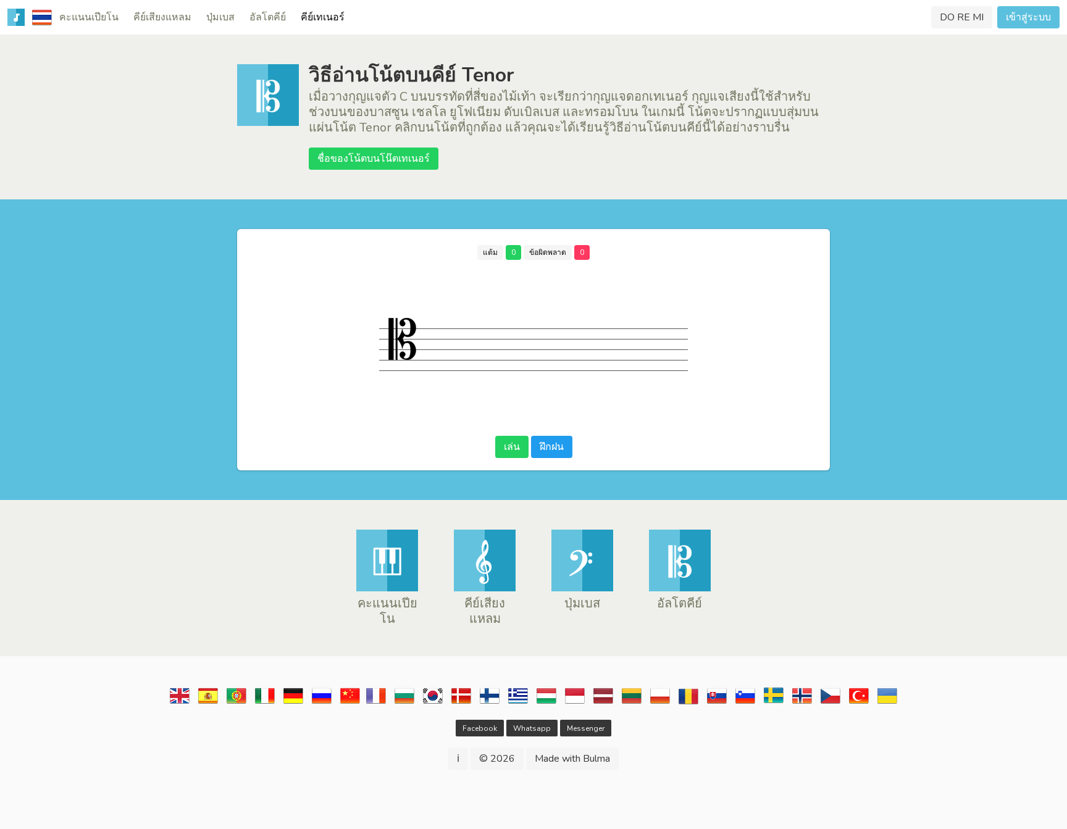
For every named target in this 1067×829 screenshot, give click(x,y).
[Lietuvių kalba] (632, 702)
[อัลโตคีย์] (680, 588)
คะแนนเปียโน (89, 17)
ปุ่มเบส (220, 17)
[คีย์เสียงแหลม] (485, 588)
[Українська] (887, 702)
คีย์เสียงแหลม (162, 17)
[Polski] (660, 702)
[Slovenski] (745, 702)
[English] (180, 702)
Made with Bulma (572, 758)
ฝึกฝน (552, 447)
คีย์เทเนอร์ (323, 17)
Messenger (586, 728)
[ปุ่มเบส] (582, 588)
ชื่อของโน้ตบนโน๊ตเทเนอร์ (373, 158)
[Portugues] (236, 702)
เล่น (512, 447)
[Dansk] (461, 702)
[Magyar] (546, 702)
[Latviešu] (603, 702)
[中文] (350, 702)
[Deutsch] (293, 702)
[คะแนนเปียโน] (387, 588)
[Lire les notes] (376, 702)
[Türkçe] (859, 702)
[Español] (208, 702)
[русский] (322, 702)
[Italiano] (265, 702)
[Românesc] (688, 702)
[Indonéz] (575, 702)
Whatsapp (532, 728)
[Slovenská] (717, 702)
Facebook (479, 728)
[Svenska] (774, 702)
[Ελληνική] (518, 702)
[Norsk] (802, 702)
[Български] (404, 702)
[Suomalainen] (490, 702)
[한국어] (433, 702)
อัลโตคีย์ (267, 17)
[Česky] (830, 702)
